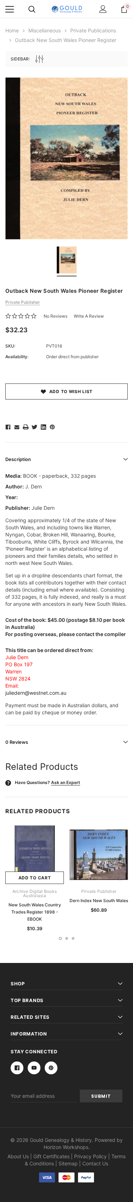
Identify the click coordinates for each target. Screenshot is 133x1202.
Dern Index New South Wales (99, 900)
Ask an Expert (65, 782)
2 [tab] (66, 938)
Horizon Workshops (66, 1147)
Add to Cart (34, 877)
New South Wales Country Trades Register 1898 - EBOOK (35, 912)
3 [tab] (73, 938)
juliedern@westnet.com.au (35, 693)
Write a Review (89, 316)
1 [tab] (60, 938)
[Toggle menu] (9, 9)
